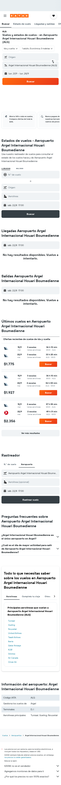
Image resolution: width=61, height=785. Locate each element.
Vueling (11, 625)
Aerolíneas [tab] (11, 596)
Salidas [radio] (19, 168)
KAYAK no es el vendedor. (17, 765)
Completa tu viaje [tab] (31, 596)
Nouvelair (12, 629)
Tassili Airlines (14, 637)
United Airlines (14, 633)
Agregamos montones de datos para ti (24, 771)
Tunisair (11, 621)
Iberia (10, 641)
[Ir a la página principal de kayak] (19, 15)
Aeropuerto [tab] (27, 464)
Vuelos (5, 735)
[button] (5, 15)
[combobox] (33, 187)
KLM (10, 649)
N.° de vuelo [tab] (10, 464)
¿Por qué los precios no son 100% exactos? (26, 776)
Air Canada (13, 658)
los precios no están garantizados (17, 757)
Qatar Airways (14, 645)
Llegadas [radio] (5, 168)
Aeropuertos (16, 735)
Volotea (11, 653)
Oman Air (12, 662)
